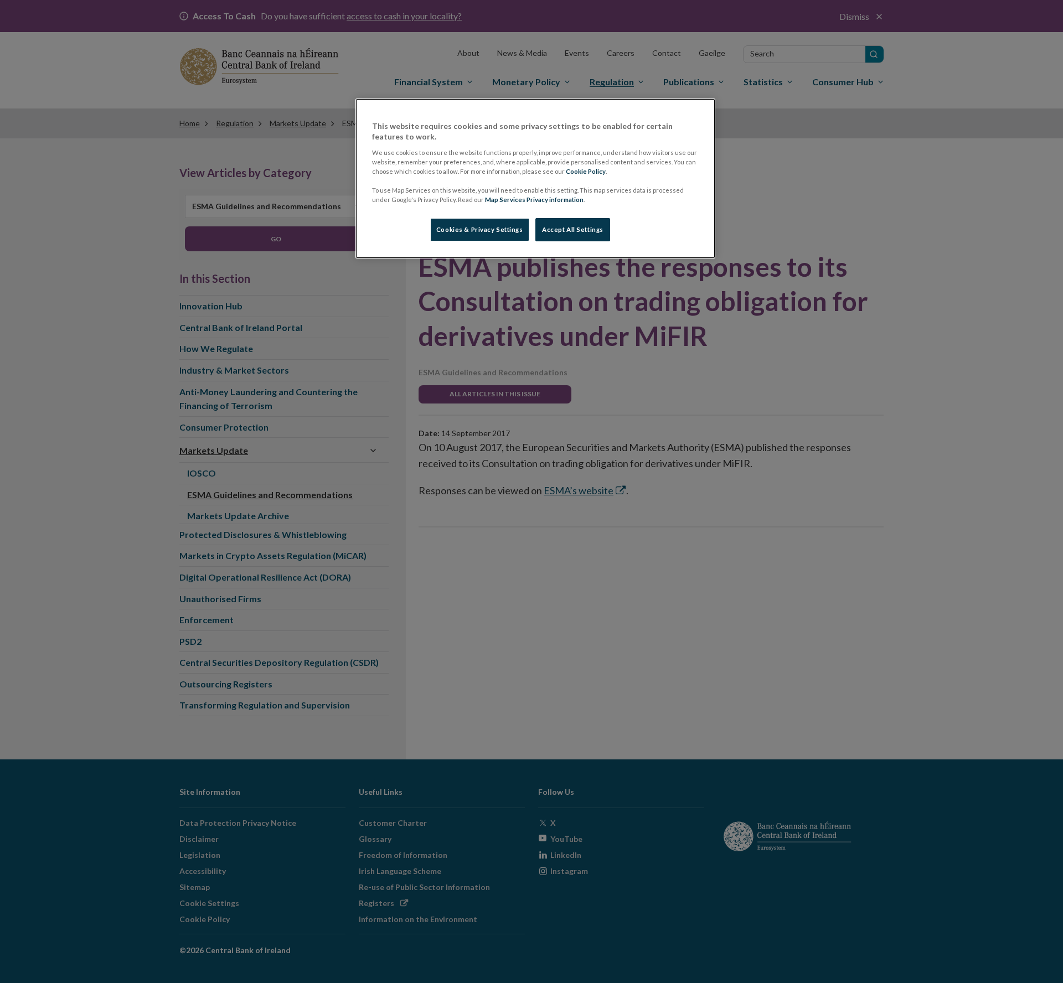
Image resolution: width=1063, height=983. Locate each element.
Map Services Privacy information (534, 199)
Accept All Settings (572, 229)
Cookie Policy (586, 171)
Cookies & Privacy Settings (479, 229)
